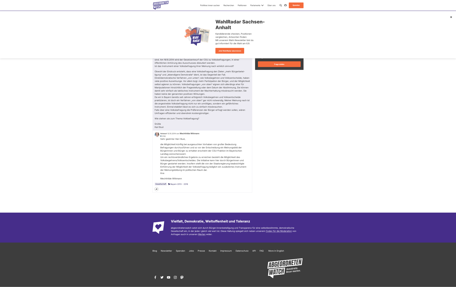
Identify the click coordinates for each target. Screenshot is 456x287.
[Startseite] (160, 5)
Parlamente (255, 5)
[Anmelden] (285, 5)
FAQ (262, 251)
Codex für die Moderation (279, 231)
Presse (201, 251)
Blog (154, 251)
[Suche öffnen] (280, 5)
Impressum (226, 251)
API (254, 251)
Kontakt (212, 251)
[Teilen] (156, 189)
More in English (276, 251)
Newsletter (166, 251)
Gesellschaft (160, 184)
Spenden (180, 251)
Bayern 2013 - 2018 (179, 184)
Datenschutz (242, 251)
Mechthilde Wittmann (189, 133)
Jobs (191, 251)
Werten (202, 234)
